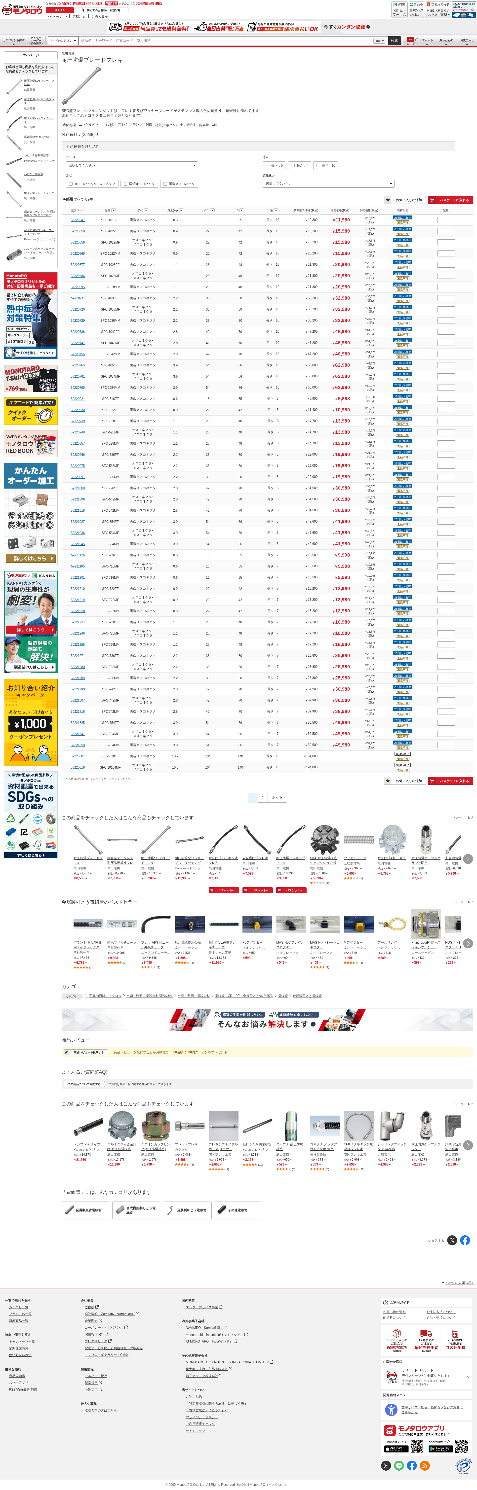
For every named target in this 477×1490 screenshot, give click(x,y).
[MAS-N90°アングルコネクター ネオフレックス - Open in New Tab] (291, 924)
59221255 (78, 644)
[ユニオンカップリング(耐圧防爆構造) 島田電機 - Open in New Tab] (156, 1126)
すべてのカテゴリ (61, 40)
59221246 (78, 633)
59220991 (78, 477)
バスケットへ (227, 890)
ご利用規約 (194, 1396)
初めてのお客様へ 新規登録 (103, 10)
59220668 (78, 253)
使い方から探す (20, 1355)
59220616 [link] (78, 767)
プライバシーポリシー (202, 1417)
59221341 (78, 734)
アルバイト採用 (96, 1376)
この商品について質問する (84, 1084)
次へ (275, 798)
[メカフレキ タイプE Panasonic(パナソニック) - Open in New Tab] (88, 1126)
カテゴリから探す (14, 40)
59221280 (78, 667)
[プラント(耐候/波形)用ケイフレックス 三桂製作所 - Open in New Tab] (88, 924)
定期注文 (79, 16)
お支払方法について (441, 1312)
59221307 (78, 700)
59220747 (78, 343)
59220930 (78, 410)
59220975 (78, 466)
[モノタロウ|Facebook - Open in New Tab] (412, 1469)
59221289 (78, 678)
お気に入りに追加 (409, 200)
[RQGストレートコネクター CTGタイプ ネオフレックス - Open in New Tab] (460, 924)
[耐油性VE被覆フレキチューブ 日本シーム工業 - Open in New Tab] (223, 924)
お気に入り (467, 40)
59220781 (78, 376)
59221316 (78, 711)
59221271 (78, 656)
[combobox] (226, 40)
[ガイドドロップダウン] (438, 13)
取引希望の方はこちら (101, 1410)
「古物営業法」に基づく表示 (207, 1410)
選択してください (82, 165)
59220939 (78, 421)
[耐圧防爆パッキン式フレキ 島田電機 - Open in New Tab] (223, 840)
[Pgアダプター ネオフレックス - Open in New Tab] (257, 924)
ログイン (59, 9)
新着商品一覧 (18, 1321)
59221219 (78, 600)
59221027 (78, 522)
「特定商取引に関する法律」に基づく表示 (216, 1403)
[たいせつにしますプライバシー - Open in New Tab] (463, 1466)
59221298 (78, 689)
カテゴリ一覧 (18, 1307)
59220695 (78, 287)
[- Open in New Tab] (397, 1340)
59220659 (78, 242)
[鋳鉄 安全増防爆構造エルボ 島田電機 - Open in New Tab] (460, 1126)
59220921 (78, 399)
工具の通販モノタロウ (105, 996)
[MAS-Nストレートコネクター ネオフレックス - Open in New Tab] (325, 924)
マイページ (54, 16)
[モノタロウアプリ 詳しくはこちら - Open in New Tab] (426, 1430)
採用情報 (87, 1369)
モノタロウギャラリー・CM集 (106, 1355)
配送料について (394, 1317)
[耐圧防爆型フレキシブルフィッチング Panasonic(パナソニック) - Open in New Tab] (190, 840)
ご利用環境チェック (200, 1424)
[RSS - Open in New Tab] (425, 1469)
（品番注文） (36, 40)
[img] (23, 10)
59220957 (78, 443)
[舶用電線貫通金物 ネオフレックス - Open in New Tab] (190, 924)
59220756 (78, 354)
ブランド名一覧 (20, 1314)
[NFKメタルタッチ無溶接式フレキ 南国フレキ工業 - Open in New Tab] (359, 1126)
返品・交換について (441, 1317)
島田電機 (68, 54)
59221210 (78, 589)
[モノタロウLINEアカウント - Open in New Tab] (399, 1469)
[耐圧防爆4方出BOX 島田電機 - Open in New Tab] (392, 840)
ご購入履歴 (100, 16)
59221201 (78, 577)
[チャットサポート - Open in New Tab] (416, 9)
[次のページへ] (468, 859)
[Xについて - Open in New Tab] (386, 1469)
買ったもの (446, 40)
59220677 (78, 265)
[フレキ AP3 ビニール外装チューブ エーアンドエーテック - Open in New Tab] (156, 924)
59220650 (78, 231)
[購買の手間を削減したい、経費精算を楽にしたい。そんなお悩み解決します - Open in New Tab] (267, 1019)
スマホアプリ (18, 1382)
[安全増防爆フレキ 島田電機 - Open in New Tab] (257, 840)
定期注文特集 (18, 1348)
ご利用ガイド (399, 1302)
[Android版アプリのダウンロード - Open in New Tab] (449, 1447)
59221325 (78, 723)
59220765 (78, 365)
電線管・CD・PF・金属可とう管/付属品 (244, 996)
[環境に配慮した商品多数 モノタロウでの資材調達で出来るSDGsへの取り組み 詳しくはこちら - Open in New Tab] (31, 857)
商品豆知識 (17, 1376)
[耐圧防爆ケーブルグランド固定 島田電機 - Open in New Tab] (426, 840)
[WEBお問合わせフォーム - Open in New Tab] (399, 9)
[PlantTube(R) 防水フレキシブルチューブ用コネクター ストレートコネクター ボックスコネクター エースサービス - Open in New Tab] (426, 924)
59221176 (78, 555)
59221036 (78, 533)
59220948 (78, 432)
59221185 (78, 566)
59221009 (78, 499)
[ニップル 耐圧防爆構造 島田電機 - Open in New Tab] (291, 1126)
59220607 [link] (78, 756)
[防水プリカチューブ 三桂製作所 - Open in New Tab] (122, 924)
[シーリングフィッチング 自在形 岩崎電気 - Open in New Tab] (392, 1126)
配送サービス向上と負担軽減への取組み (114, 1348)
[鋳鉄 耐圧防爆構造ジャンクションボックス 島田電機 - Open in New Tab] (325, 840)
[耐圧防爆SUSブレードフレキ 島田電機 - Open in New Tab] (156, 840)
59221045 (78, 544)
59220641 (78, 220)
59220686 (78, 276)
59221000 (78, 488)
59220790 (78, 388)
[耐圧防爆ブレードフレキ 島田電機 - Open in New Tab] (88, 840)
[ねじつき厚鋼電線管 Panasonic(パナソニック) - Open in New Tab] (257, 1126)
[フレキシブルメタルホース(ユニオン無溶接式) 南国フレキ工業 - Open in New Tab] (223, 1126)
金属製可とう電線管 (307, 996)
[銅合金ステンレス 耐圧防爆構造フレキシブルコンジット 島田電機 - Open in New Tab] (122, 840)
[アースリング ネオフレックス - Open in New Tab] (392, 924)
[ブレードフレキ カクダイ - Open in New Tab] (190, 1126)
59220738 (78, 332)
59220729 (78, 320)
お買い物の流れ (394, 1312)
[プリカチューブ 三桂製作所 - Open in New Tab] (359, 840)
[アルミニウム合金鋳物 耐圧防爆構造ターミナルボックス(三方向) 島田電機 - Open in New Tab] (122, 1126)
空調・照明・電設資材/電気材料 (149, 996)
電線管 (283, 996)
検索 (394, 40)
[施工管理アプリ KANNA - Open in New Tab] (31, 634)
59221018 (78, 510)
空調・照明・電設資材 (194, 996)
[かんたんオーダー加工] (31, 564)
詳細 (378, 40)
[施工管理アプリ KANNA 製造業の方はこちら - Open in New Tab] (31, 672)
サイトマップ (195, 1431)
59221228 (78, 611)
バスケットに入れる (454, 200)
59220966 (78, 455)
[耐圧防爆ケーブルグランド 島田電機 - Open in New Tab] (426, 1126)
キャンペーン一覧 (22, 1341)
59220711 (78, 298)
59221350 (78, 745)
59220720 (78, 309)
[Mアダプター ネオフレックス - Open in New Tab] (359, 924)
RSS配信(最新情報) (23, 1389)
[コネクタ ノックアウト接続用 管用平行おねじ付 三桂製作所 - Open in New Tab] (325, 1126)
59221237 (78, 622)
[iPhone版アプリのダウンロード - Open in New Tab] (404, 1447)
